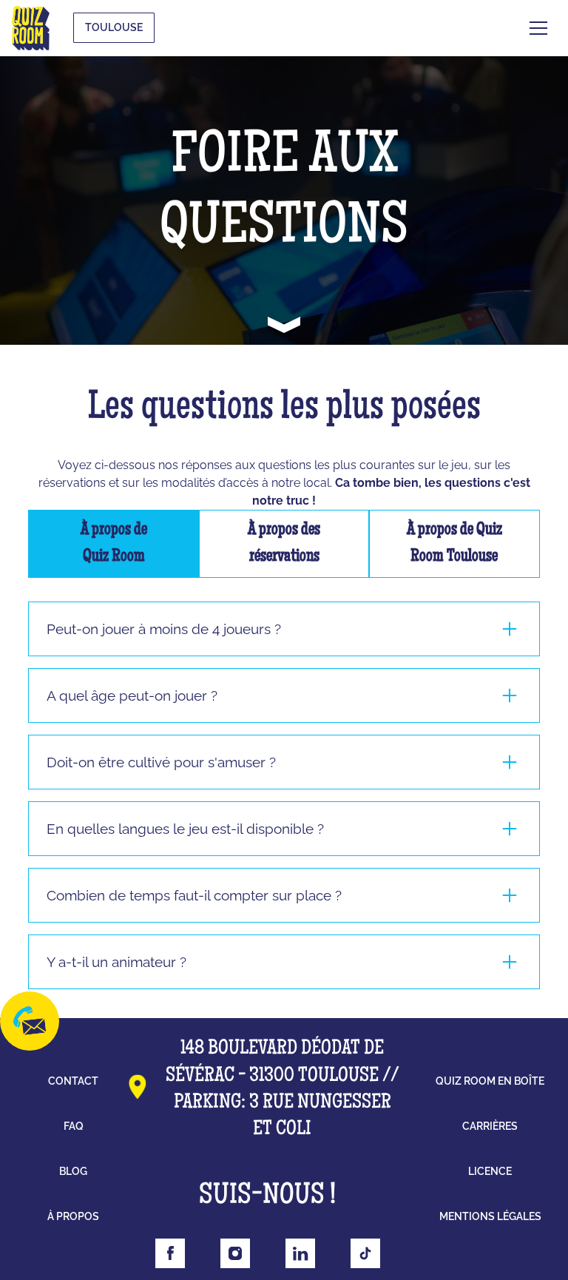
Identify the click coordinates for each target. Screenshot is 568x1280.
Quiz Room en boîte (490, 1081)
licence (490, 1171)
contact (73, 1081)
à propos (73, 1216)
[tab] (113, 544)
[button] (538, 28)
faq (74, 1126)
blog (73, 1171)
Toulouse (114, 27)
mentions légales (490, 1216)
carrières (490, 1126)
